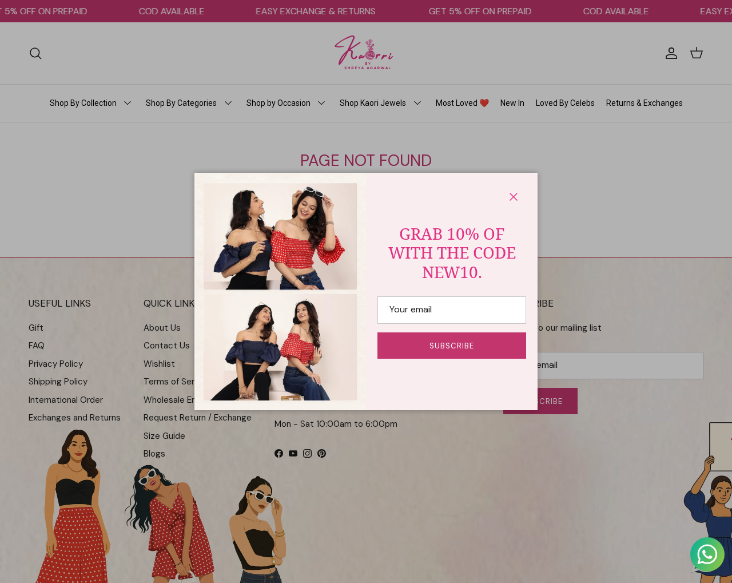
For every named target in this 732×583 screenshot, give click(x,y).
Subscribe (451, 346)
